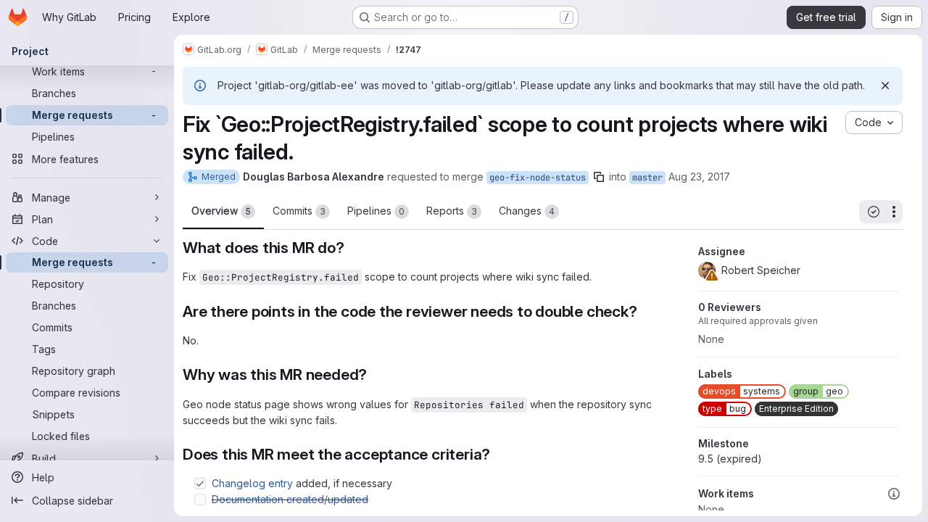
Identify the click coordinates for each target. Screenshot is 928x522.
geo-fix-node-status (537, 177)
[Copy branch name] (599, 177)
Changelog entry (252, 483)
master (647, 177)
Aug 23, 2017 (699, 176)
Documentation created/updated (290, 499)
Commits (299, 210)
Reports (451, 210)
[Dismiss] (885, 85)
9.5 (730, 458)
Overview (221, 210)
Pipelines (376, 210)
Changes (527, 210)
